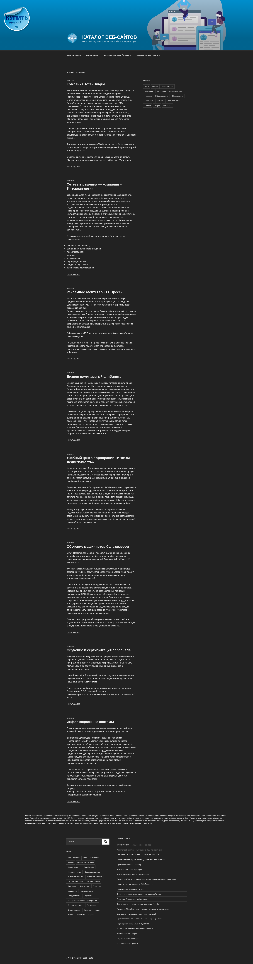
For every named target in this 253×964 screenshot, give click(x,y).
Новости (148, 96)
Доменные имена (92, 872)
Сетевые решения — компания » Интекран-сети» (94, 186)
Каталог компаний (75, 881)
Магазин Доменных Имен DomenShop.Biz (135, 928)
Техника (87, 909)
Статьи (160, 100)
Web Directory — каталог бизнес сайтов (134, 844)
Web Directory (73, 857)
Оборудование (161, 96)
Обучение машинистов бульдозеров (98, 546)
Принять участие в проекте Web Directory (135, 884)
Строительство (173, 100)
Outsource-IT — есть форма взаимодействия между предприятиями (146, 879)
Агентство (94, 857)
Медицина (161, 91)
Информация (167, 86)
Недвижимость (175, 91)
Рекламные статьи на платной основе (133, 874)
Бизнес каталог (74, 867)
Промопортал (92, 55)
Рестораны (149, 100)
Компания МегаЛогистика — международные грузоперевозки (143, 908)
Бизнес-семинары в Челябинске (94, 376)
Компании (149, 91)
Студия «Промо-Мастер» (128, 938)
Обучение (88, 895)
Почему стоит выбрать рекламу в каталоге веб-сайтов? (141, 859)
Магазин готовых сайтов (148, 55)
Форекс (91, 914)
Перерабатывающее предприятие (82, 900)
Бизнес (155, 86)
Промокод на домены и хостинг (130, 889)
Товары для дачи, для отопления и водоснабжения (139, 894)
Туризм (148, 105)
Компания (72, 886)
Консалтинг (84, 886)
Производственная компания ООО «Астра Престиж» (139, 918)
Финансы (167, 105)
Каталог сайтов (74, 55)
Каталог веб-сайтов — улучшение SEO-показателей (139, 849)
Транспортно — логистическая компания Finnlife (138, 904)
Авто (147, 86)
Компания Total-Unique (86, 83)
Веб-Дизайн (89, 867)
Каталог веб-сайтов (109, 36)
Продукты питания (76, 905)
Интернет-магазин (75, 876)
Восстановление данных (127, 943)
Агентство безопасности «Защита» (132, 899)
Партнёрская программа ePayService (133, 923)
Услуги (157, 105)
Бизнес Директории (85, 862)
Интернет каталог (94, 876)
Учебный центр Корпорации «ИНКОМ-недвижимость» (99, 459)
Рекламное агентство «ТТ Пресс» (95, 291)
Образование (177, 96)
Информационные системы (90, 721)
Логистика (97, 886)
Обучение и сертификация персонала (99, 649)
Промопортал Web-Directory (129, 864)
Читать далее (73, 166)
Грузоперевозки (74, 872)
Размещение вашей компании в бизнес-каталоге (138, 854)
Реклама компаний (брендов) (117, 55)
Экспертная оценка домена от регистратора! (136, 913)
